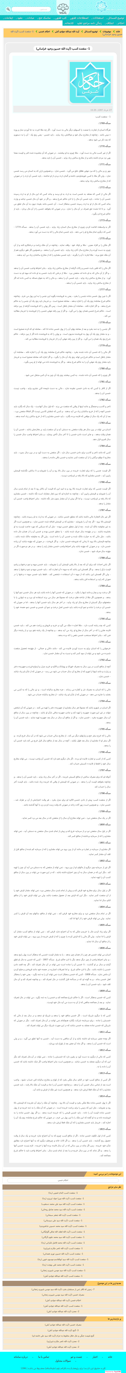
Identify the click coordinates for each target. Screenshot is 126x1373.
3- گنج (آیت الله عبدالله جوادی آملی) (63, 1330)
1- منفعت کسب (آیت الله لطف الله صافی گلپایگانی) (63, 1231)
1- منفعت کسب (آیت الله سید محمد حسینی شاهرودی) (63, 1226)
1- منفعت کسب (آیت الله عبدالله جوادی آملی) (63, 1276)
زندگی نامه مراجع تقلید (89, 23)
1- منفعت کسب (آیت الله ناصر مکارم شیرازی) (63, 1248)
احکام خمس (44, 31)
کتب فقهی (60, 18)
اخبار (95, 1357)
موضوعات (107, 31)
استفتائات (98, 18)
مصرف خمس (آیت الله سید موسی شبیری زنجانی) (63, 1294)
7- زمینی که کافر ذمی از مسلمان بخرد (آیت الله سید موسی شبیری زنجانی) (63, 1289)
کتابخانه (69, 23)
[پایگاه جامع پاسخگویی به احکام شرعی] (109, 7)
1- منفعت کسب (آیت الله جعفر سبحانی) (63, 1215)
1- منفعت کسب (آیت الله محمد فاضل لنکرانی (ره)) (63, 1242)
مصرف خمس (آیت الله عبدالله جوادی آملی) (63, 1324)
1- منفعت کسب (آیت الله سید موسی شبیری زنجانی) (63, 1270)
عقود (20, 18)
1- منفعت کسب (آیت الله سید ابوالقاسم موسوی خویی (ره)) (63, 1259)
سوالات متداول (63, 1361)
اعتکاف (110, 23)
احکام (121, 23)
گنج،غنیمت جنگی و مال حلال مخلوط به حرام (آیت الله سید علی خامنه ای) (63, 1335)
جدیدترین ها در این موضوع (109, 1283)
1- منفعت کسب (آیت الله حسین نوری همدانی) (63, 1253)
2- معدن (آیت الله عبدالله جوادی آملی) (63, 1311)
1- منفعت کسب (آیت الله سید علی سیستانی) (63, 1220)
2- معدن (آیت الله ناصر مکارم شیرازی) (63, 1341)
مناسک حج (45, 18)
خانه (118, 31)
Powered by (113, 1372)
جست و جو (76, 1357)
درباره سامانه (21, 1357)
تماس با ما (43, 1357)
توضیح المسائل (116, 18)
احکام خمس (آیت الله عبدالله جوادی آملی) (63, 1300)
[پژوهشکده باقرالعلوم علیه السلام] (63, 9)
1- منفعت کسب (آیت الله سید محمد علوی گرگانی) (63, 1237)
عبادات (30, 18)
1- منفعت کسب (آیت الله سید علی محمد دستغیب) (63, 1204)
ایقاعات (9, 18)
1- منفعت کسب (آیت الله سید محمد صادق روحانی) (63, 1209)
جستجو (8, 9)
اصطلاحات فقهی (79, 18)
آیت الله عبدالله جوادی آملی (67, 31)
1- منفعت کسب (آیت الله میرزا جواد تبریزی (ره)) (63, 1198)
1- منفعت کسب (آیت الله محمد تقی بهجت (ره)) (63, 1264)
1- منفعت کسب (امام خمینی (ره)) (63, 1192)
